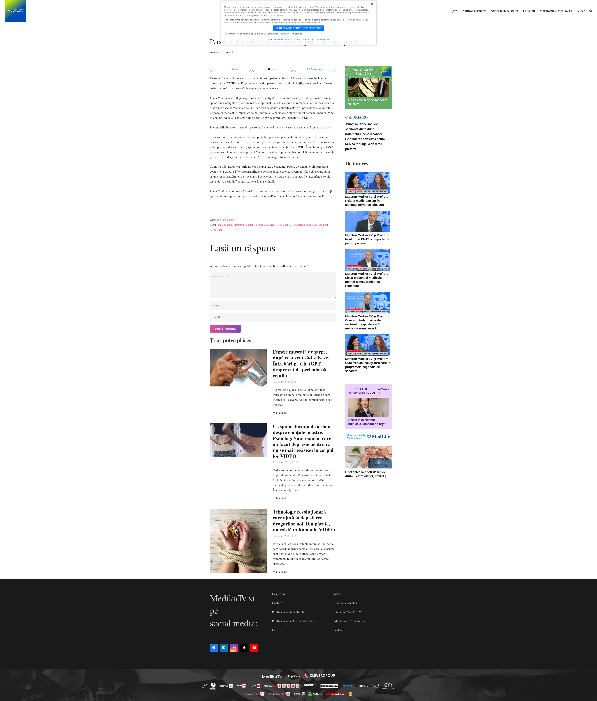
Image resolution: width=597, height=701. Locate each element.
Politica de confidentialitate (289, 612)
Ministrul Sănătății (244, 224)
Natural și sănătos (345, 603)
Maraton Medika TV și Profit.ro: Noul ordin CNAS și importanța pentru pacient (367, 239)
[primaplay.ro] (256, 686)
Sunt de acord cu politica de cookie (298, 28)
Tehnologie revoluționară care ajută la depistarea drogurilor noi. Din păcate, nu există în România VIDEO (304, 520)
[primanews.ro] (242, 686)
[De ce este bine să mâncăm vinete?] (368, 87)
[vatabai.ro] (351, 693)
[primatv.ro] (205, 686)
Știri (337, 594)
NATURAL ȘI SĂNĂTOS (363, 72)
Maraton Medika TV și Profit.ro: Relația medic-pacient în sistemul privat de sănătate (367, 200)
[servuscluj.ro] (336, 694)
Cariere (276, 630)
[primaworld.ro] (300, 693)
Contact (277, 603)
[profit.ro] (310, 685)
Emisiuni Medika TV (347, 612)
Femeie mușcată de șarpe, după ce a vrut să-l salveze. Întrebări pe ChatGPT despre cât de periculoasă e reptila (301, 363)
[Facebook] (214, 648)
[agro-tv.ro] (316, 694)
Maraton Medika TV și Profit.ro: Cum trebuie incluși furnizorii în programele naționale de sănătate (367, 365)
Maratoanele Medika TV (349, 621)
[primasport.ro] (282, 686)
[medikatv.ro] (364, 686)
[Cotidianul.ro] (330, 686)
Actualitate (228, 219)
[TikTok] (244, 648)
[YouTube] (254, 648)
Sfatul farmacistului (361, 391)
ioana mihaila (224, 224)
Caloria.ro (356, 117)
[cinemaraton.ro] (376, 685)
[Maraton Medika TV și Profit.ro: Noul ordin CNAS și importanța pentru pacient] (367, 221)
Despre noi (279, 594)
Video (338, 630)
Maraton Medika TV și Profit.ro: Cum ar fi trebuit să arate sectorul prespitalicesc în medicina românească (367, 322)
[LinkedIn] (224, 648)
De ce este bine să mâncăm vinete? (367, 102)
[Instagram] (234, 648)
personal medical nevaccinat (272, 224)
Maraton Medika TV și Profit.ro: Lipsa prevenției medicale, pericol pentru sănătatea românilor (367, 280)
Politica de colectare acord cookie (293, 621)
